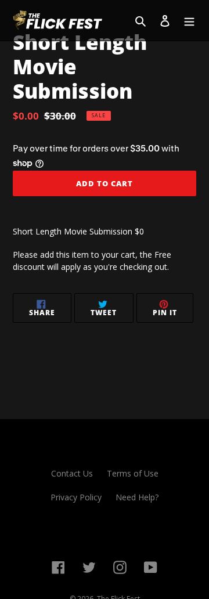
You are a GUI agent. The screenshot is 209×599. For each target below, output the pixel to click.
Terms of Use (132, 473)
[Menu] (189, 20)
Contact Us (72, 473)
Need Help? (137, 497)
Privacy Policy (76, 497)
